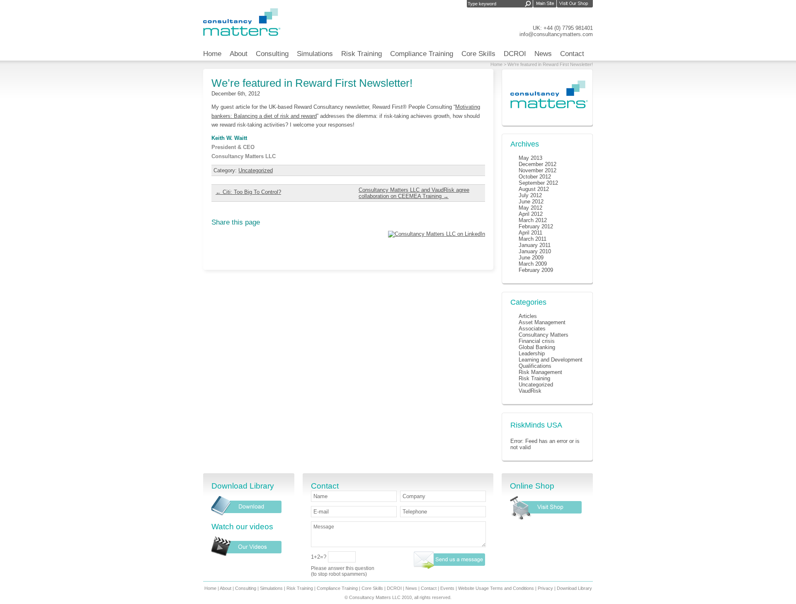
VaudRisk (530, 391)
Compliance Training (421, 54)
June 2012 (531, 201)
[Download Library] (246, 514)
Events (447, 588)
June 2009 (531, 257)
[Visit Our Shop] (575, 4)
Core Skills (478, 54)
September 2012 (538, 183)
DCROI (515, 54)
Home (212, 54)
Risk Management (540, 372)
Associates (532, 328)
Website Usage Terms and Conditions (496, 588)
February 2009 (536, 270)
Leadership (532, 353)
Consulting (272, 54)
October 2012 (535, 177)
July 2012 (530, 195)
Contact (572, 54)
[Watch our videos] (246, 554)
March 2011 (532, 239)
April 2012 (531, 214)
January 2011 (535, 245)
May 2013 (530, 158)
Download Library (574, 588)
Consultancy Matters (543, 335)
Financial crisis (537, 341)
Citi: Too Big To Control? (248, 192)
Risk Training (361, 54)
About (239, 54)
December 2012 (537, 164)
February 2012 (536, 226)
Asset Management (542, 322)
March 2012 (533, 220)
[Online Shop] (546, 517)
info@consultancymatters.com (556, 34)
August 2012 (534, 189)
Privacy (545, 588)
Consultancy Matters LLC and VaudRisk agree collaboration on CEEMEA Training (414, 193)
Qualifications (535, 366)
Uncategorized (255, 170)
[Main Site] (544, 4)
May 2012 (530, 208)
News (543, 54)
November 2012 (537, 170)
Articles (528, 316)
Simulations (315, 54)
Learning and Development (550, 360)
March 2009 (533, 264)
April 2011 (530, 233)
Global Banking (537, 347)
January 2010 (535, 251)
